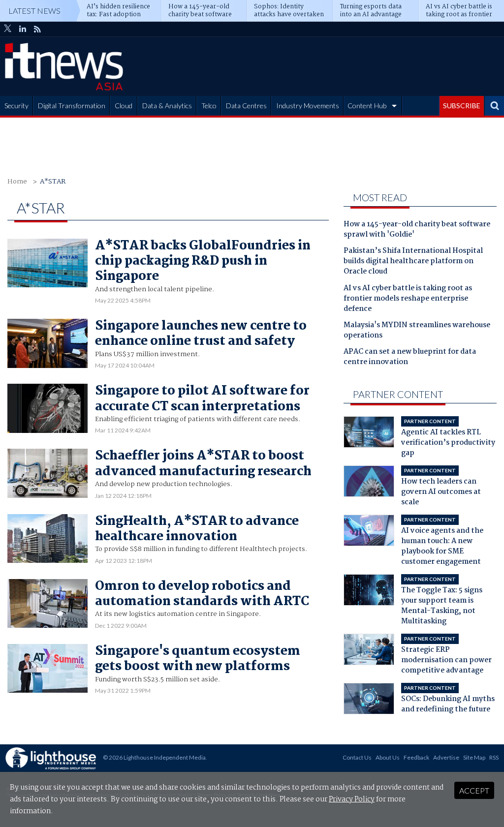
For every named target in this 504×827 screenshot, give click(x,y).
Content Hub (366, 105)
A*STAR (52, 182)
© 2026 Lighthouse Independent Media (154, 757)
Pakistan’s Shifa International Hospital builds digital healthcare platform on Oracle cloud (413, 261)
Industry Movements (307, 105)
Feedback (416, 757)
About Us (388, 757)
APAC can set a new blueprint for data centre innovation (410, 357)
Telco (209, 105)
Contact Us (357, 757)
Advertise (446, 757)
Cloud (123, 105)
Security (16, 105)
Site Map (474, 757)
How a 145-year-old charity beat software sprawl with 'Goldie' (417, 230)
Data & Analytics (167, 105)
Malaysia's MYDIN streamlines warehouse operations (417, 330)
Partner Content (398, 394)
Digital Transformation (71, 105)
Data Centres (246, 105)
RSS (494, 757)
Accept (474, 790)
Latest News (34, 10)
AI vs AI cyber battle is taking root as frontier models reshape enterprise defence (408, 299)
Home (17, 182)
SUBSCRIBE (461, 105)
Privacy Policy (352, 799)
